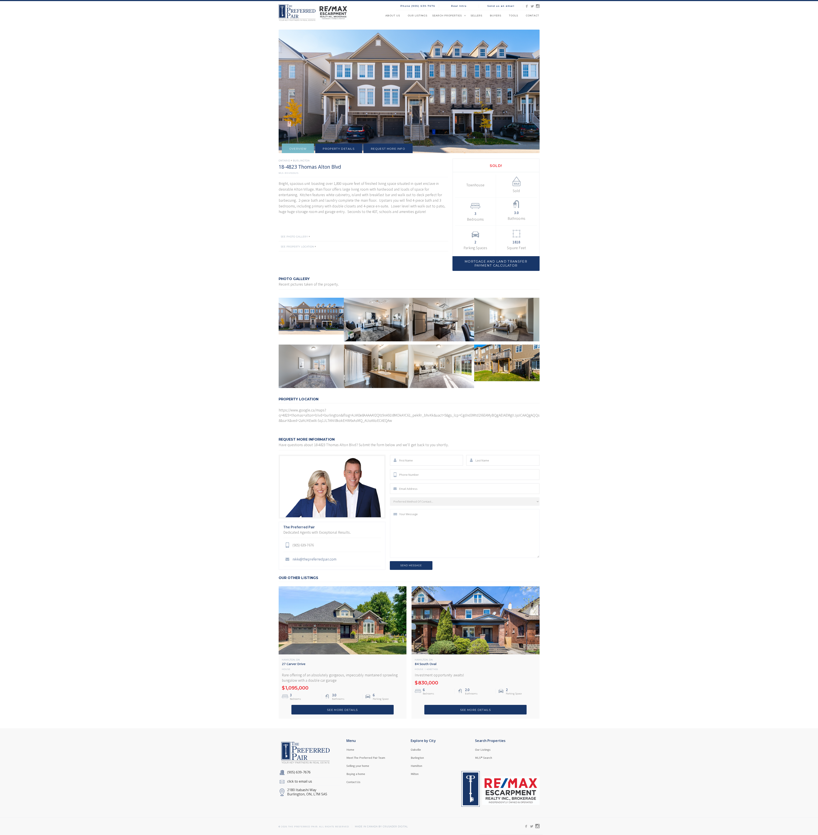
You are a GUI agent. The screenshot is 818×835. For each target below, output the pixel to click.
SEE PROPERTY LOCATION (297, 247)
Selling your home (357, 766)
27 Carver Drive (293, 664)
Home (350, 750)
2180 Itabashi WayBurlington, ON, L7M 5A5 (307, 792)
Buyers (495, 15)
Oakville (416, 750)
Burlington (301, 161)
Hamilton (288, 660)
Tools (513, 15)
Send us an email (500, 6)
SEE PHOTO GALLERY (294, 237)
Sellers (476, 15)
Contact (532, 15)
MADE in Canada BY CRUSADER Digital (381, 827)
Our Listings (417, 15)
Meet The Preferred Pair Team (365, 758)
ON (298, 660)
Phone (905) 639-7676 (417, 6)
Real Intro (459, 6)
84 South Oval (425, 664)
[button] (449, 15)
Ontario (284, 161)
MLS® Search (483, 758)
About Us (392, 15)
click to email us (299, 781)
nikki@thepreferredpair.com (314, 559)
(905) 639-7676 (299, 772)
